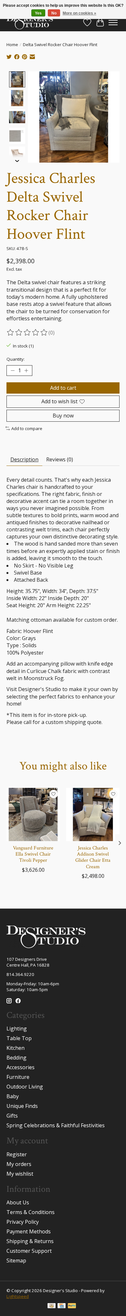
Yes (38, 13)
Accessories (20, 1067)
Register (16, 1154)
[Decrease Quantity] (12, 371)
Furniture (17, 1076)
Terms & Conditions (30, 1212)
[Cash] (51, 1306)
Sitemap (16, 1260)
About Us (17, 1202)
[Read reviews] (27, 333)
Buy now (63, 415)
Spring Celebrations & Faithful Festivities (55, 1125)
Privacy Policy (22, 1221)
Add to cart (63, 387)
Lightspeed (17, 1296)
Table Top (19, 1038)
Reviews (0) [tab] (59, 459)
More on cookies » (79, 13)
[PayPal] (72, 1306)
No (54, 13)
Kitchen (15, 1047)
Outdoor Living (24, 1086)
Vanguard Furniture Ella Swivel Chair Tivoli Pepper (33, 854)
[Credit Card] (62, 1306)
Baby (12, 1096)
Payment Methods (28, 1231)
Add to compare (26, 428)
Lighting (16, 1028)
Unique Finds (22, 1106)
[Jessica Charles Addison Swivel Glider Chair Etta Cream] (93, 814)
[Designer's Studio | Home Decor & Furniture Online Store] (29, 22)
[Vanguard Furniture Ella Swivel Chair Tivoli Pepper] (33, 814)
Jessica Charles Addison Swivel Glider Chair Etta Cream (92, 857)
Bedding (16, 1057)
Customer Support (29, 1250)
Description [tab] (24, 459)
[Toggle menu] (113, 22)
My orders (18, 1164)
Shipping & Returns (30, 1241)
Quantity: (15, 359)
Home (12, 44)
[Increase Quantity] (26, 371)
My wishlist (19, 1173)
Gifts (12, 1115)
